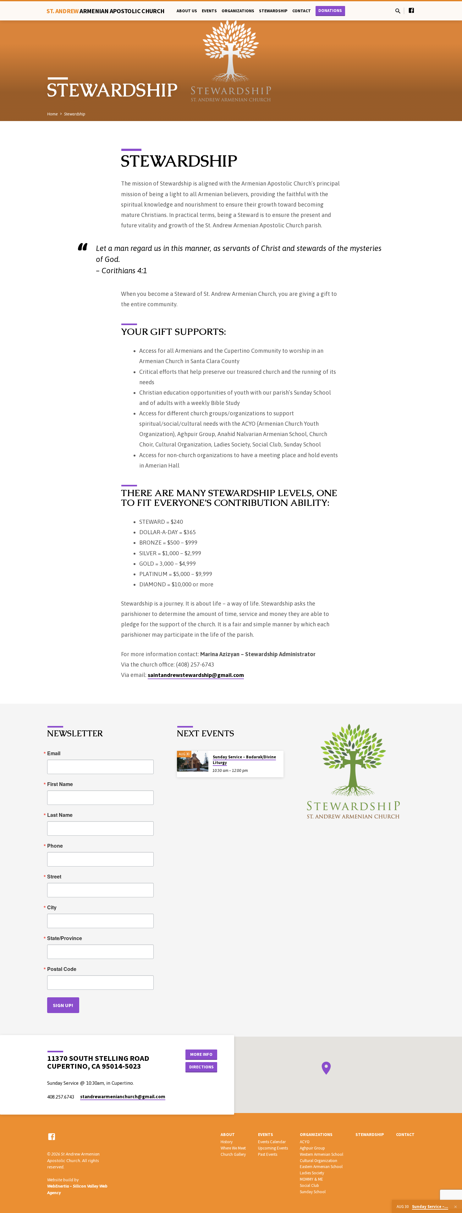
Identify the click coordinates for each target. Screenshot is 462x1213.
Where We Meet (233, 1148)
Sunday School (313, 1191)
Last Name (60, 814)
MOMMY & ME (311, 1179)
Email (53, 753)
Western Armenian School (321, 1154)
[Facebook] (411, 10)
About (228, 1134)
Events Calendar (272, 1141)
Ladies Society (312, 1173)
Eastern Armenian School (321, 1166)
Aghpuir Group (312, 1148)
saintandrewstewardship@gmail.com (196, 675)
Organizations (238, 11)
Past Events (267, 1154)
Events (209, 11)
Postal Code (61, 969)
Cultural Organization (318, 1160)
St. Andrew (106, 11)
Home (52, 114)
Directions (201, 1067)
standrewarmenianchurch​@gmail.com (122, 1096)
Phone (55, 845)
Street (54, 876)
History (227, 1141)
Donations (330, 10)
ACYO (305, 1141)
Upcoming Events (273, 1148)
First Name (60, 784)
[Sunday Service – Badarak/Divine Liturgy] (192, 761)
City (52, 907)
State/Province (64, 938)
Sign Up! (63, 1005)
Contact (301, 11)
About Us (187, 11)
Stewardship (273, 11)
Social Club (309, 1185)
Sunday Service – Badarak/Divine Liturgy (244, 759)
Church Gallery (233, 1154)
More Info (201, 1054)
